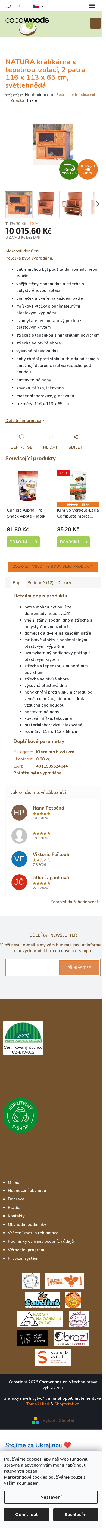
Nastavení (50, 1497)
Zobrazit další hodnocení (74, 902)
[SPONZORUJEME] (73, 1299)
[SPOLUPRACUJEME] (64, 1280)
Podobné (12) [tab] (40, 582)
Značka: (23, 100)
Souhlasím (75, 1515)
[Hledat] (8, 6)
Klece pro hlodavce (55, 752)
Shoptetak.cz (66, 1404)
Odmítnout (26, 1515)
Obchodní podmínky (27, 1224)
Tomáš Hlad (37, 1404)
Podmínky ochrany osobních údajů (41, 1241)
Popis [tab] (18, 582)
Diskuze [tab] (65, 582)
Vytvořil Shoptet (58, 1420)
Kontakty (16, 1216)
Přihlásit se (79, 967)
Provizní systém (23, 1258)
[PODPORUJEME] (31, 1280)
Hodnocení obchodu (27, 1190)
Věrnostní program (26, 1250)
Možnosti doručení (22, 251)
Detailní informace (23, 420)
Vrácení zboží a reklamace (33, 1233)
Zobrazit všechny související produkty (53, 566)
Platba (14, 1207)
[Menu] (92, 6)
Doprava (16, 1199)
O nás (13, 1182)
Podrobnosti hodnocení (76, 94)
